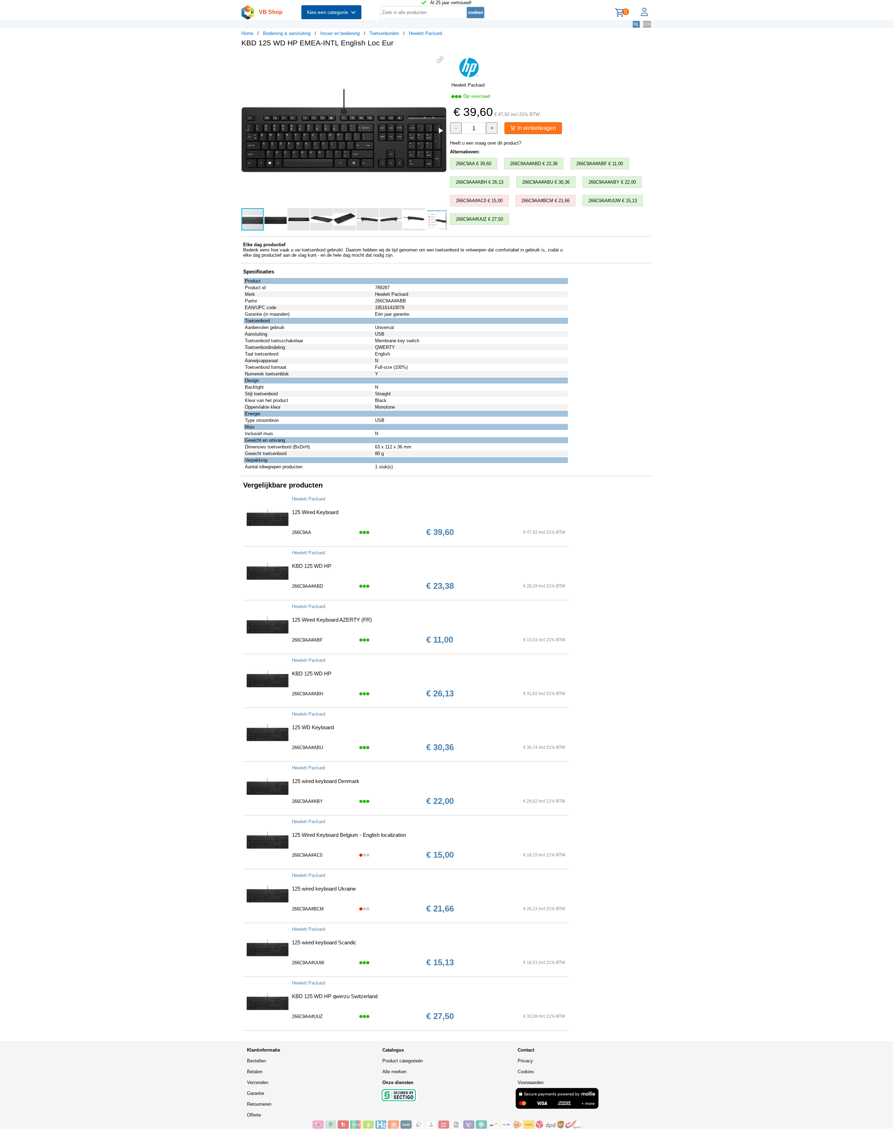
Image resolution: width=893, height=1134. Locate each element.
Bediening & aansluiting (286, 33)
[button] (440, 59)
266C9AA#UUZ (307, 1016)
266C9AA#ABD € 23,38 (533, 163)
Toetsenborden (384, 33)
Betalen (254, 1071)
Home (247, 33)
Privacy (525, 1060)
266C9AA (301, 532)
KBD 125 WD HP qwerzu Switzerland (334, 996)
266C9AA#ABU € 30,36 (546, 182)
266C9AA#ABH (307, 693)
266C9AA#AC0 (307, 855)
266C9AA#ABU (307, 747)
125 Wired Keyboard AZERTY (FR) (332, 620)
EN (647, 24)
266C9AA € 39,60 (473, 163)
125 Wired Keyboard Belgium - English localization (349, 835)
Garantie (255, 1093)
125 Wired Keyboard (315, 512)
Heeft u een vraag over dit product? (485, 143)
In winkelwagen (536, 128)
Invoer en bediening (340, 33)
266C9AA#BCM (308, 909)
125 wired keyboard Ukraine (324, 889)
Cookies (526, 1071)
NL (636, 24)
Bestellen (256, 1060)
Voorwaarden (530, 1082)
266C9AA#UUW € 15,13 (612, 200)
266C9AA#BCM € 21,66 (545, 200)
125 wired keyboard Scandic (324, 942)
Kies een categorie (329, 12)
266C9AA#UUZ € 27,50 (479, 219)
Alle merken (394, 1071)
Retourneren (259, 1104)
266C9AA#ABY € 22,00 (612, 182)
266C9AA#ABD (307, 586)
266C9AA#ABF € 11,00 (599, 163)
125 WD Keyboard (313, 727)
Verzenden (257, 1082)
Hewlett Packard (425, 33)
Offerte (254, 1115)
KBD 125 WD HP (311, 566)
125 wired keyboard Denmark (325, 781)
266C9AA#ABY (307, 801)
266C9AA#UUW (308, 962)
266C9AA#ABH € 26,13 (479, 182)
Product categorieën (402, 1060)
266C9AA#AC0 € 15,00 (479, 200)
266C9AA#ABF (307, 640)
